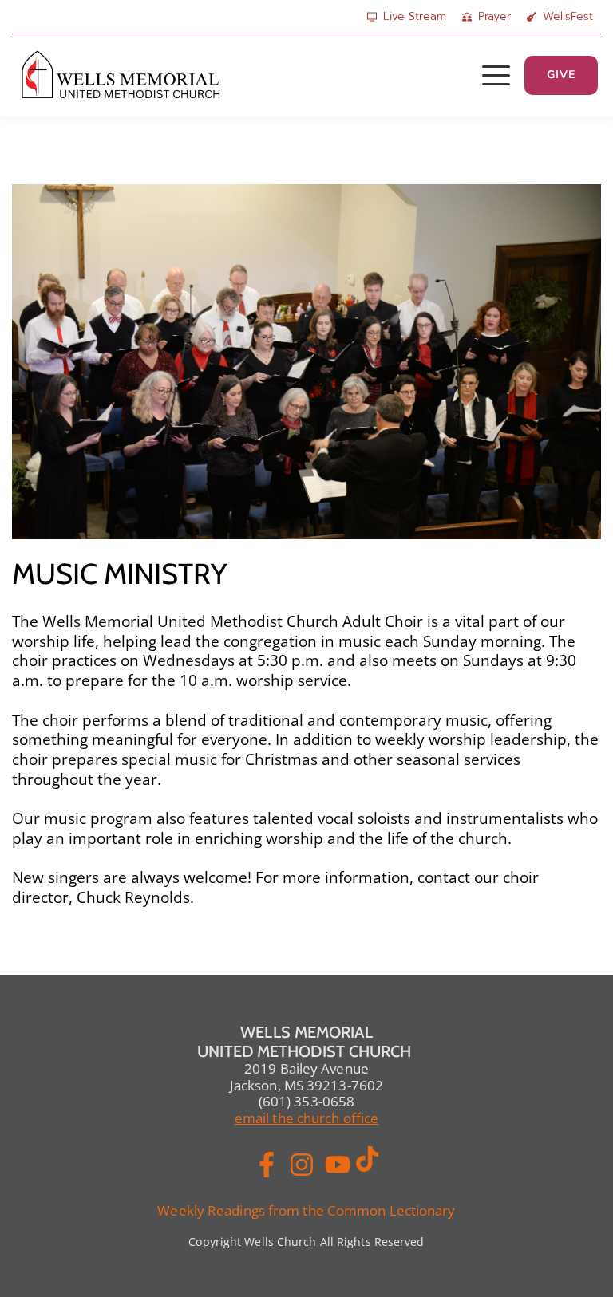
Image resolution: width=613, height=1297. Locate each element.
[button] (496, 75)
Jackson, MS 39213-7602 (306, 1085)
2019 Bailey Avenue (306, 1068)
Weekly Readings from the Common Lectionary (306, 1210)
